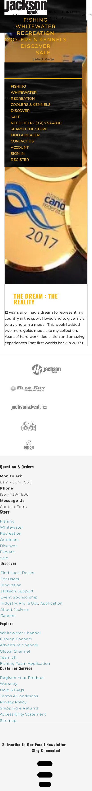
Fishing (7, 521)
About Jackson (14, 609)
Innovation (11, 585)
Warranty (8, 684)
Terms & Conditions (19, 696)
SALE (43, 53)
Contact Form (13, 507)
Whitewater (11, 527)
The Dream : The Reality (36, 299)
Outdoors (9, 540)
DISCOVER (36, 46)
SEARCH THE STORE (29, 129)
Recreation (11, 533)
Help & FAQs (12, 690)
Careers (7, 616)
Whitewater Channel (20, 633)
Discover (8, 546)
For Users (9, 579)
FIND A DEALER (25, 135)
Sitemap (8, 720)
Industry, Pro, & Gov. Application (31, 603)
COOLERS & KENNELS (35, 40)
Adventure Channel (19, 645)
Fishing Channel (16, 639)
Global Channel (15, 651)
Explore (7, 552)
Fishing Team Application (25, 663)
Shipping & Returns (19, 708)
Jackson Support (16, 591)
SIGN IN (18, 153)
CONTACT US (22, 141)
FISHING (18, 86)
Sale (4, 558)
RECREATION (35, 33)
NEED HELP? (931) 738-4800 (17, 15)
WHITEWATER (24, 92)
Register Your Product (22, 678)
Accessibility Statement (23, 714)
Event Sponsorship (19, 597)
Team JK (8, 657)
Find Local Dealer (17, 573)
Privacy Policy (13, 702)
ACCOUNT (20, 147)
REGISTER (20, 159)
